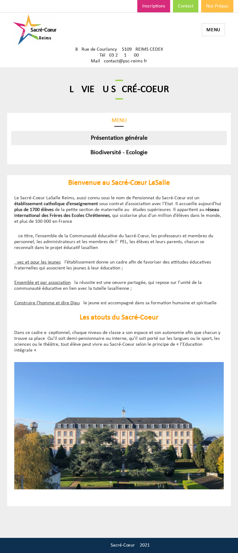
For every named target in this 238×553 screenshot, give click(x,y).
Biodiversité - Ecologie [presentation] (119, 153)
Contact (185, 6)
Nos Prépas (217, 6)
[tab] (119, 138)
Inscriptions (153, 6)
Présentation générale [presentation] (119, 138)
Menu (213, 29)
